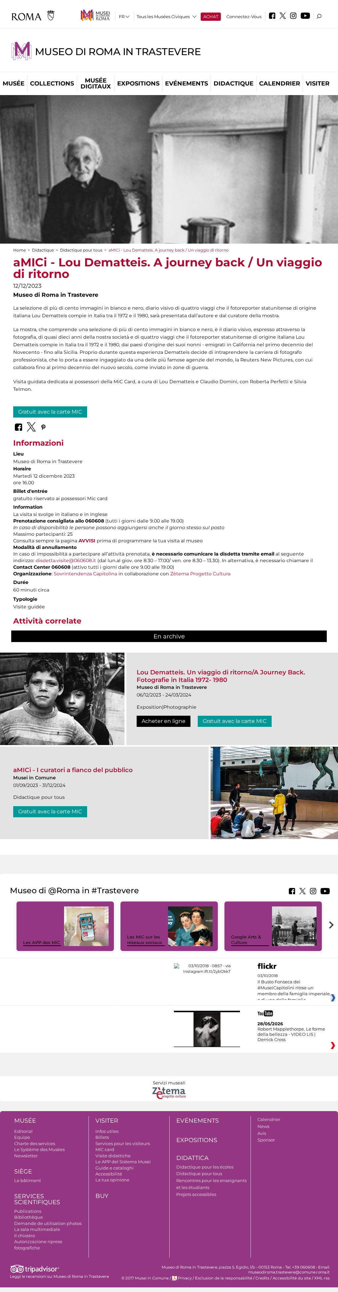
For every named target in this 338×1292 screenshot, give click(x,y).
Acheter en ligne (164, 721)
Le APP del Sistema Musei (123, 1161)
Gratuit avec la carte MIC (50, 412)
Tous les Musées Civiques (163, 16)
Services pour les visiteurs (122, 1143)
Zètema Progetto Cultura (200, 574)
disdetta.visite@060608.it (66, 560)
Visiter (317, 83)
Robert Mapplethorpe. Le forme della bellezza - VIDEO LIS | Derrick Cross (291, 1034)
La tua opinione (112, 1179)
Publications (27, 1211)
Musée (13, 83)
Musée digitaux (96, 83)
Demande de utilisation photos (48, 1223)
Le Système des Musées (39, 1149)
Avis (261, 1133)
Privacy (185, 1278)
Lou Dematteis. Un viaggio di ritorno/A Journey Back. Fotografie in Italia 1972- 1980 (221, 675)
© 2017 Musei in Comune (145, 1278)
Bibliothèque (28, 1217)
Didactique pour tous (81, 250)
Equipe (22, 1137)
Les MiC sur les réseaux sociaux (144, 939)
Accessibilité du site (292, 1278)
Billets (102, 1137)
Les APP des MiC (41, 942)
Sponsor (266, 1139)
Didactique (234, 83)
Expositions (138, 83)
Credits (262, 1278)
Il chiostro (24, 1235)
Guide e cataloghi (114, 1168)
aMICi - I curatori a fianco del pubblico (73, 770)
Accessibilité (108, 1173)
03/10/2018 (294, 988)
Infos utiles (106, 1131)
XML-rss (322, 1278)
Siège (23, 1171)
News (263, 1126)
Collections (52, 83)
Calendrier (279, 83)
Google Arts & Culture (246, 939)
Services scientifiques (37, 1199)
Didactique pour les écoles (204, 1167)
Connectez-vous (243, 16)
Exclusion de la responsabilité (223, 1278)
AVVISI (87, 541)
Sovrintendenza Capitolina (85, 574)
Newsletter (26, 1155)
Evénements (186, 83)
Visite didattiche (113, 1155)
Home (19, 250)
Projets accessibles (196, 1194)
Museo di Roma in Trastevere (118, 52)
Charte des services (34, 1143)
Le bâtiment (27, 1180)
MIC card (104, 1149)
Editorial (23, 1131)
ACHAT (210, 16)
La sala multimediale (37, 1229)
